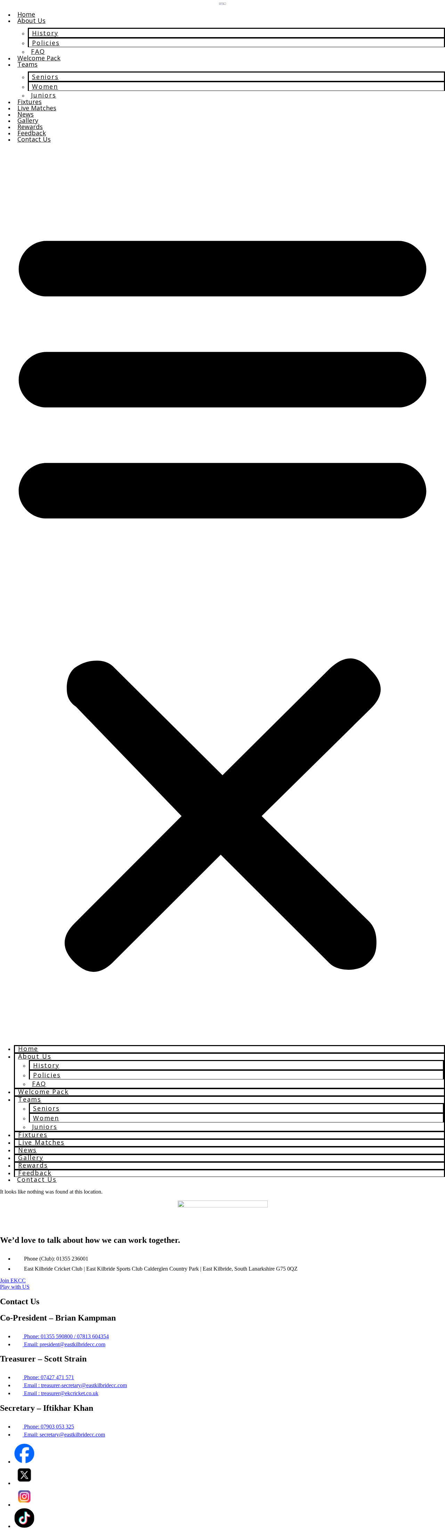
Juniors (43, 95)
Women (45, 86)
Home (26, 14)
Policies (45, 43)
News (25, 114)
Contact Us (34, 139)
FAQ (38, 51)
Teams (27, 64)
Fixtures (29, 101)
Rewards (30, 126)
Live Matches (36, 108)
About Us (31, 20)
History (45, 33)
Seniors (45, 77)
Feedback (31, 133)
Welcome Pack (38, 58)
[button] (222, 594)
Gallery (27, 120)
